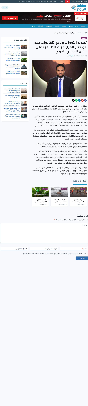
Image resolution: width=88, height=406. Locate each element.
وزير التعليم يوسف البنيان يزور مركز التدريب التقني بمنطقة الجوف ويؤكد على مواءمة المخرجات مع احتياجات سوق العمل (12, 111)
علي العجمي (70, 56)
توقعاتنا (40, 26)
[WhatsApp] (76, 100)
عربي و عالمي (73, 26)
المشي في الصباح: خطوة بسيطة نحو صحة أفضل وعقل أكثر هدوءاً (78, 202)
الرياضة (57, 26)
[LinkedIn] (79, 100)
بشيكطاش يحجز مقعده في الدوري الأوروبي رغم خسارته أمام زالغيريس (12, 116)
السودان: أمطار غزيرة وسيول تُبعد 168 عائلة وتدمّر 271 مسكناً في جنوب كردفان (40, 1)
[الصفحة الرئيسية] (78, 7)
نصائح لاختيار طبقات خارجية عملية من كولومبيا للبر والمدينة (12, 67)
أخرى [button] (33, 26)
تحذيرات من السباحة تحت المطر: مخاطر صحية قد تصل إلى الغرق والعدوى (12, 54)
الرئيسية (85, 33)
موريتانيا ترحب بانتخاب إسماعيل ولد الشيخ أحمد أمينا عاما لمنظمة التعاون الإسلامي (12, 103)
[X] (73, 100)
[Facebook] (85, 100)
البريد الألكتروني (51, 249)
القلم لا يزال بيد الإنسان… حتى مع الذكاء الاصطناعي (13, 72)
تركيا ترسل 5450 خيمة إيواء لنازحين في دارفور (12, 96)
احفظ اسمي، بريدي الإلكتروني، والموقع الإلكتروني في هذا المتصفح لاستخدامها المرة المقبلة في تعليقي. (54, 253)
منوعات (79, 33)
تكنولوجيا (49, 26)
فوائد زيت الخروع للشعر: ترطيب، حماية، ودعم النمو (40, 202)
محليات (83, 26)
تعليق (84, 225)
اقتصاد (64, 26)
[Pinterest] (82, 100)
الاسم (84, 249)
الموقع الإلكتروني (21, 249)
